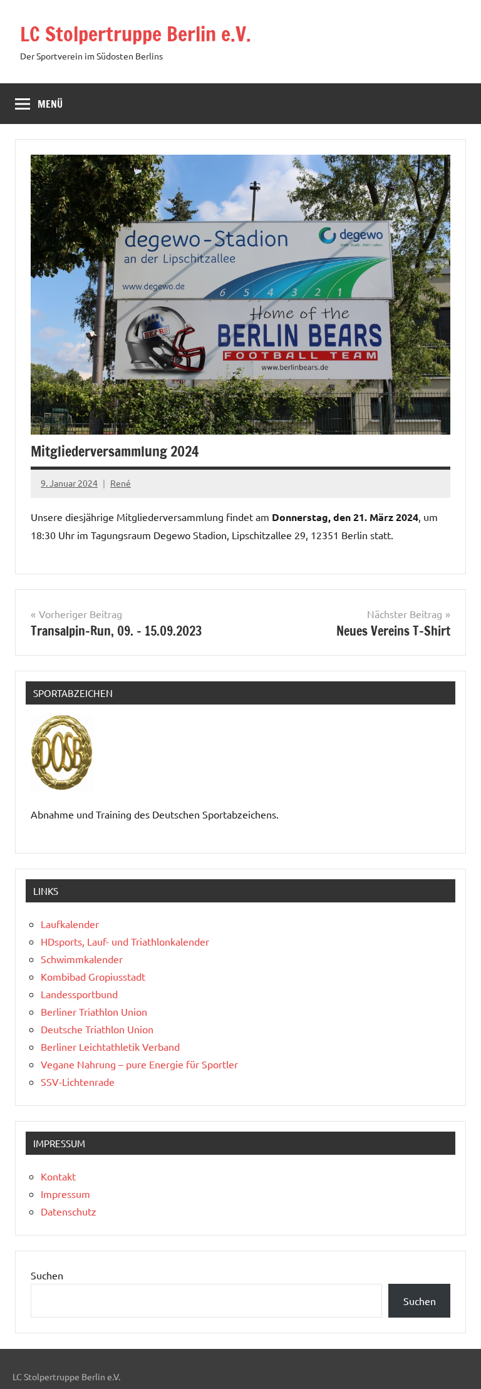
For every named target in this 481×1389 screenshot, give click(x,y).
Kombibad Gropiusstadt (93, 976)
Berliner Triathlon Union (94, 1011)
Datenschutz (68, 1211)
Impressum (65, 1193)
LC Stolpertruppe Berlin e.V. (135, 33)
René (120, 482)
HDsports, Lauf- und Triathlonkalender (125, 941)
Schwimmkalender (82, 959)
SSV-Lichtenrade (78, 1081)
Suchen (47, 1275)
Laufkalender (70, 923)
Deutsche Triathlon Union (97, 1029)
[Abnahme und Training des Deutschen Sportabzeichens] (62, 786)
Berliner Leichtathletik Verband (110, 1046)
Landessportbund (79, 994)
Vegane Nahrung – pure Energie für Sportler (139, 1064)
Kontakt (58, 1176)
